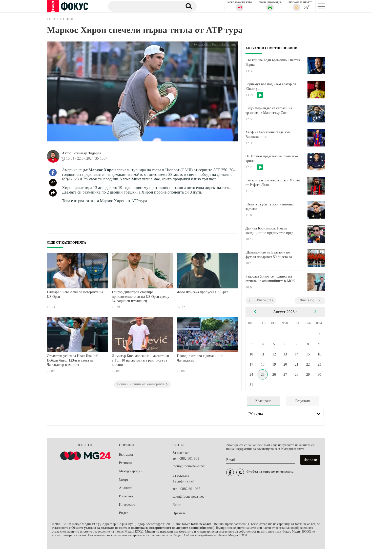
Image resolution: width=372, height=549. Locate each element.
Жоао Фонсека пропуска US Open (202, 292)
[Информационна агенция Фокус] (230, 472)
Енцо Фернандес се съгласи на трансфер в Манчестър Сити (268, 110)
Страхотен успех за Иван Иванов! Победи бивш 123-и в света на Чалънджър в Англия (72, 360)
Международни (130, 471)
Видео (123, 513)
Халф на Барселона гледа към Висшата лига (267, 134)
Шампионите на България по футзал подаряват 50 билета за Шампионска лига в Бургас (268, 254)
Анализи (125, 488)
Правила (179, 513)
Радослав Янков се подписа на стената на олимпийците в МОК (270, 278)
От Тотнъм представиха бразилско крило (271, 158)
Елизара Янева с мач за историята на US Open (75, 294)
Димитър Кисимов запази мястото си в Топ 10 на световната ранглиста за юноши (140, 360)
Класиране (263, 401)
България (126, 454)
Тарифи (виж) (183, 481)
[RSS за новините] (240, 472)
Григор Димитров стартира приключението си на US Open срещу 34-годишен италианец (140, 296)
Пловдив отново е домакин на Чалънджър (200, 358)
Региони (125, 463)
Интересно (127, 504)
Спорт (123, 479)
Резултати (302, 401)
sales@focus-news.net (188, 496)
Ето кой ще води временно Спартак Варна (272, 62)
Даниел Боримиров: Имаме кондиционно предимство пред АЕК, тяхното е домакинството (269, 230)
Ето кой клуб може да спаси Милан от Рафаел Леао (272, 182)
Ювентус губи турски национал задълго (269, 206)
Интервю (126, 496)
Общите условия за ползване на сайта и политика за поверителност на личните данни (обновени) (142, 528)
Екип (177, 505)
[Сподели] (53, 193)
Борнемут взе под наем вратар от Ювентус (270, 86)
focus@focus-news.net (189, 466)
